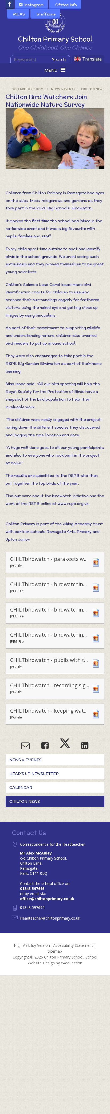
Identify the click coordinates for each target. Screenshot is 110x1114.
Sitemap (55, 951)
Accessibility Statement (73, 945)
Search (59, 59)
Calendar (20, 787)
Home (40, 89)
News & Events (63, 89)
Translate (92, 59)
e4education (71, 962)
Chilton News (92, 89)
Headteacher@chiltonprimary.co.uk (50, 918)
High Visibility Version (32, 945)
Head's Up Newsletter (34, 773)
